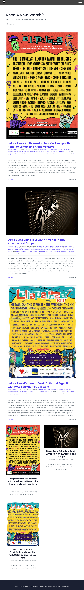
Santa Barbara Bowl (34, 253)
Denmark (26, 248)
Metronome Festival (66, 251)
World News (62, 151)
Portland (15, 249)
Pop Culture (25, 151)
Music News (18, 151)
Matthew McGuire (13, 149)
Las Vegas (58, 248)
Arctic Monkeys (12, 153)
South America (54, 151)
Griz (71, 391)
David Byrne (20, 248)
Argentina (40, 149)
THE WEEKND (16, 394)
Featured (60, 149)
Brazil (44, 149)
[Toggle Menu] (80, 2)
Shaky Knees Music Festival (47, 253)
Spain (49, 249)
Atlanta (44, 246)
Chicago (66, 246)
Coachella (10, 248)
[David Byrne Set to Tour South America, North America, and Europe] (42, 211)
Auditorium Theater (21, 251)
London (63, 248)
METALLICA (60, 393)
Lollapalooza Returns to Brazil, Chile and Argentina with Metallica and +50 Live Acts (39, 384)
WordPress (66, 586)
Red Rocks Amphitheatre (29, 249)
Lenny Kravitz (35, 153)
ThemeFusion (43, 586)
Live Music (42, 153)
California (56, 246)
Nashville (10, 249)
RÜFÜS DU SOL (46, 151)
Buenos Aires (19, 153)
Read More (10, 179)
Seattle (38, 249)
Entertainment (53, 149)
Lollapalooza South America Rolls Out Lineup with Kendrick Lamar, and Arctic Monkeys (39, 145)
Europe (43, 248)
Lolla (12, 393)
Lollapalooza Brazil (32, 393)
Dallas (15, 248)
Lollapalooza (11, 151)
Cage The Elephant (61, 391)
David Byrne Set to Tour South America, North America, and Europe (36, 241)
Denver (31, 248)
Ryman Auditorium (24, 253)
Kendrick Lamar (67, 149)
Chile (48, 149)
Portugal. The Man (32, 151)
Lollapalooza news (52, 393)
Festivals (52, 248)
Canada (61, 246)
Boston (48, 246)
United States (64, 249)
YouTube (68, 151)
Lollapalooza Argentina (59, 153)
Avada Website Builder (33, 586)
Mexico (67, 248)
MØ (65, 393)
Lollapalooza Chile (56, 251)
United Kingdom (56, 249)
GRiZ (69, 389)
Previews (40, 151)
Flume (67, 391)
